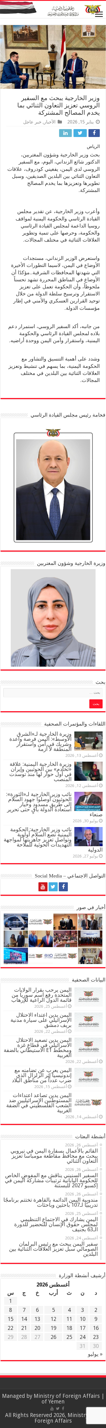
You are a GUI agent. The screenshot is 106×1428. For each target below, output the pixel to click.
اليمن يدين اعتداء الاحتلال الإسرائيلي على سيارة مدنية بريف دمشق (41, 1020)
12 (53, 1319)
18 (69, 1328)
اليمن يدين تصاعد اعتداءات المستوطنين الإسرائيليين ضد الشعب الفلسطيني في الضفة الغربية (39, 1103)
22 (10, 1328)
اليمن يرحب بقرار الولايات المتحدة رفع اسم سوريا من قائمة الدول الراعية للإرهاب (41, 995)
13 (37, 1319)
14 (24, 1319)
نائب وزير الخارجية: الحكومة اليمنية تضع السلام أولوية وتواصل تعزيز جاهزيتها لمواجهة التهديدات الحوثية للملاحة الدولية (53, 839)
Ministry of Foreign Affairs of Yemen (67, 1399)
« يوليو (95, 1354)
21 (24, 1328)
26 (53, 1337)
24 (82, 1337)
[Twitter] (53, 886)
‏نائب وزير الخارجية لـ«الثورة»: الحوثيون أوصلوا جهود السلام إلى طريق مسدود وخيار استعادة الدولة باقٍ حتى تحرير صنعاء (54, 804)
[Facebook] (63, 886)
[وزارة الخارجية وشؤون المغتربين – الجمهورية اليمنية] (53, 9)
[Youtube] (42, 886)
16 (96, 1328)
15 (10, 1319)
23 (96, 1337)
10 (82, 1319)
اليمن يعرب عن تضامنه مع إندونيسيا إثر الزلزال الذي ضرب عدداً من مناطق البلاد (42, 1075)
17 (82, 1328)
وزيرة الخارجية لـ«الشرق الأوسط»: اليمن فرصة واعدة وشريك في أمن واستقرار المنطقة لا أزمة (40, 741)
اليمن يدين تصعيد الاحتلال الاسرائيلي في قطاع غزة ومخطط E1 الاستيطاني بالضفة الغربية (38, 1047)
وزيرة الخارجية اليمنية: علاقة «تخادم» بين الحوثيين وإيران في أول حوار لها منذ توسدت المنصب (40, 771)
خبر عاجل (32, 122)
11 (69, 1319)
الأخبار (49, 122)
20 (37, 1328)
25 (69, 1337)
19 (53, 1328)
